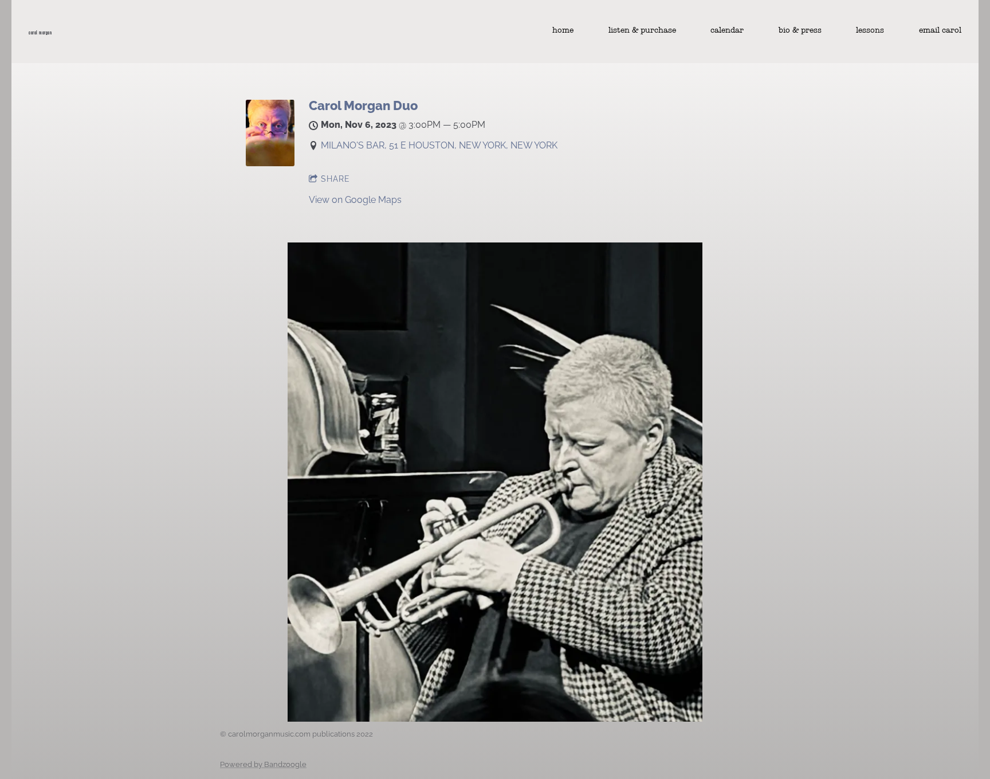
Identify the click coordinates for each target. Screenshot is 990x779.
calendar (727, 30)
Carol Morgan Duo (363, 105)
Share (335, 178)
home (562, 30)
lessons (870, 30)
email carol (940, 30)
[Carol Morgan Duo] (270, 163)
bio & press (800, 30)
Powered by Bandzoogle (263, 764)
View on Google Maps (355, 199)
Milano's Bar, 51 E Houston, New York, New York (439, 145)
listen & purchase (642, 30)
